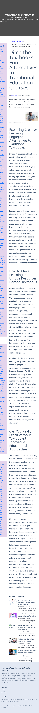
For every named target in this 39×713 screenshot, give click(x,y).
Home (13, 41)
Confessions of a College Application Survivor (26, 640)
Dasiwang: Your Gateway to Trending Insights (19, 16)
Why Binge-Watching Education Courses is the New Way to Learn (26, 602)
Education (20, 41)
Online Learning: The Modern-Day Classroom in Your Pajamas (27, 627)
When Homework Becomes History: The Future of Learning (27, 653)
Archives (4, 692)
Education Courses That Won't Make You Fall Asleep (27, 615)
